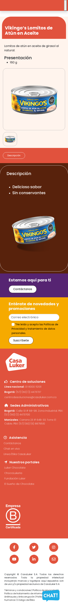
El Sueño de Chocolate (19, 484)
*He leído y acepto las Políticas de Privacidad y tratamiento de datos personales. (35, 329)
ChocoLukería (13, 473)
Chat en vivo (12, 448)
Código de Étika (26, 599)
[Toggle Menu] (65, 5)
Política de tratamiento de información (26, 593)
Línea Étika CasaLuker (17, 454)
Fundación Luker (14, 478)
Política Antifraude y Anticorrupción (30, 595)
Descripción (13, 155)
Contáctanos (22, 289)
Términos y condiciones (17, 590)
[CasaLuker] (16, 362)
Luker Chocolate (15, 467)
